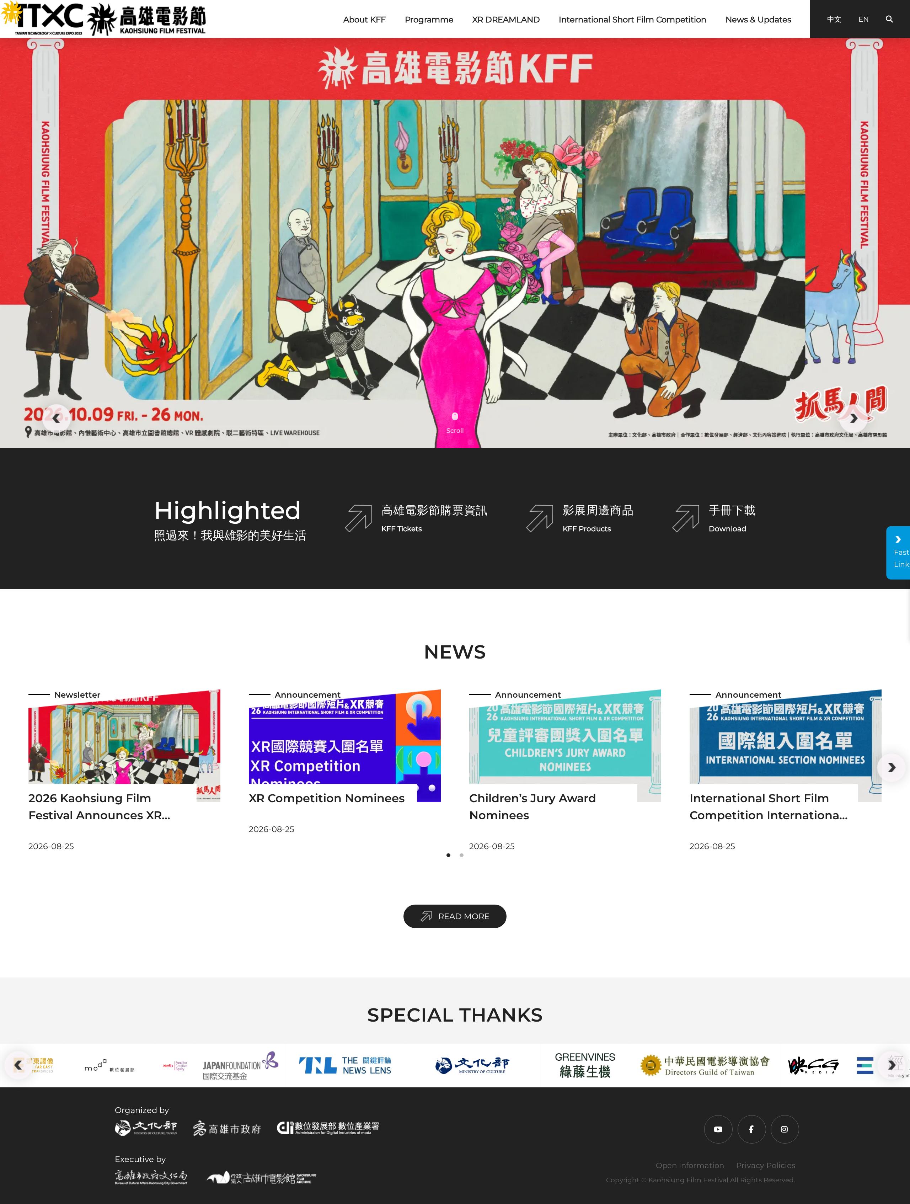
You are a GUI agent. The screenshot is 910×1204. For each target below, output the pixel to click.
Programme (429, 20)
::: (4, 7)
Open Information (690, 1165)
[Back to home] (109, 19)
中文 (834, 19)
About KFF (364, 20)
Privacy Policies (765, 1165)
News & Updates (758, 20)
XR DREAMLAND (506, 20)
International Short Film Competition (632, 20)
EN (863, 19)
